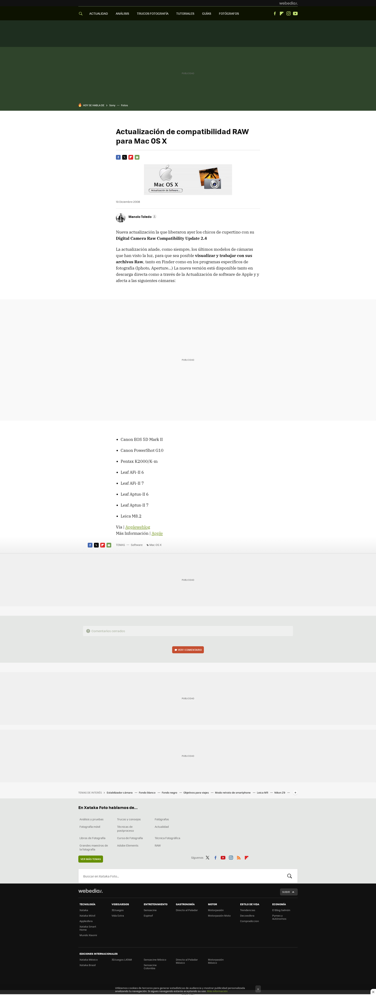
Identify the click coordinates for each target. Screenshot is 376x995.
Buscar (289, 876)
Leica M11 (263, 792)
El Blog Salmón (281, 910)
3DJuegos (118, 910)
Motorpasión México (216, 961)
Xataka (84, 910)
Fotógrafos (162, 819)
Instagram (288, 13)
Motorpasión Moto (219, 915)
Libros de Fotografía (92, 838)
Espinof (148, 915)
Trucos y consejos (129, 819)
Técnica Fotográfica (167, 838)
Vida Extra (118, 915)
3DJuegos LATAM (122, 959)
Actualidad (162, 827)
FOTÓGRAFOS (229, 13)
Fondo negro (170, 792)
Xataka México (89, 959)
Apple (157, 533)
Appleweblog (137, 527)
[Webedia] (288, 3)
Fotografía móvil (90, 827)
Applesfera (86, 921)
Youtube (295, 13)
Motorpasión (216, 910)
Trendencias (247, 910)
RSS (239, 857)
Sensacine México (155, 959)
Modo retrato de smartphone (233, 792)
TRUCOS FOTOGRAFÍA (152, 13)
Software (137, 545)
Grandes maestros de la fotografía (94, 847)
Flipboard (281, 13)
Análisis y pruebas (92, 819)
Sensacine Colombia (150, 966)
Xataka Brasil (88, 965)
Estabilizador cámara (120, 792)
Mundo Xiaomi (88, 935)
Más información (217, 991)
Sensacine (150, 910)
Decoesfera (247, 915)
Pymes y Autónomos (279, 917)
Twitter (124, 157)
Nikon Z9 (280, 792)
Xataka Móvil (87, 915)
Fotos (124, 105)
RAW (158, 845)
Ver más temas (90, 859)
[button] (142, 216)
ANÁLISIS (122, 13)
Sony (112, 105)
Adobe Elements (127, 845)
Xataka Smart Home (88, 928)
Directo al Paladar (187, 910)
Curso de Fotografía (130, 838)
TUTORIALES (185, 13)
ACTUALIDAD (98, 13)
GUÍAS (206, 13)
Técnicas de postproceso (125, 828)
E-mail (137, 157)
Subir (286, 892)
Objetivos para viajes (196, 792)
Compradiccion (249, 921)
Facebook (274, 13)
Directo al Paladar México (187, 961)
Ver (190, 650)
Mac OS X (155, 545)
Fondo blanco (147, 792)
